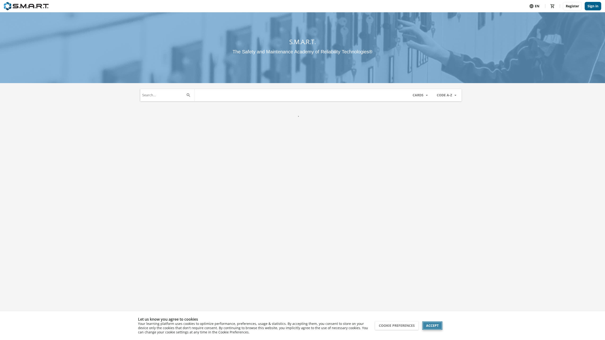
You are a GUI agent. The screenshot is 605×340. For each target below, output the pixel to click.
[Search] (214, 95)
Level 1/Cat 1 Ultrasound (163, 240)
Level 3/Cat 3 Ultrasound (435, 240)
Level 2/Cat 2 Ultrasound (326, 240)
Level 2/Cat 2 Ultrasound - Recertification (382, 242)
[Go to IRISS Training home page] (26, 6)
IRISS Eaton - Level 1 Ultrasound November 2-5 (273, 151)
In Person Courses (158, 112)
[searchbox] (189, 95)
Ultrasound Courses (160, 202)
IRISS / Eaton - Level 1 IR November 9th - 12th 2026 (219, 151)
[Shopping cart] (552, 6)
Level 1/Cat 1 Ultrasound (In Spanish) (272, 242)
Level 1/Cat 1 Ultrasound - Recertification (218, 242)
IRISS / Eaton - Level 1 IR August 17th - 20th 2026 (162, 151)
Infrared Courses (157, 293)
